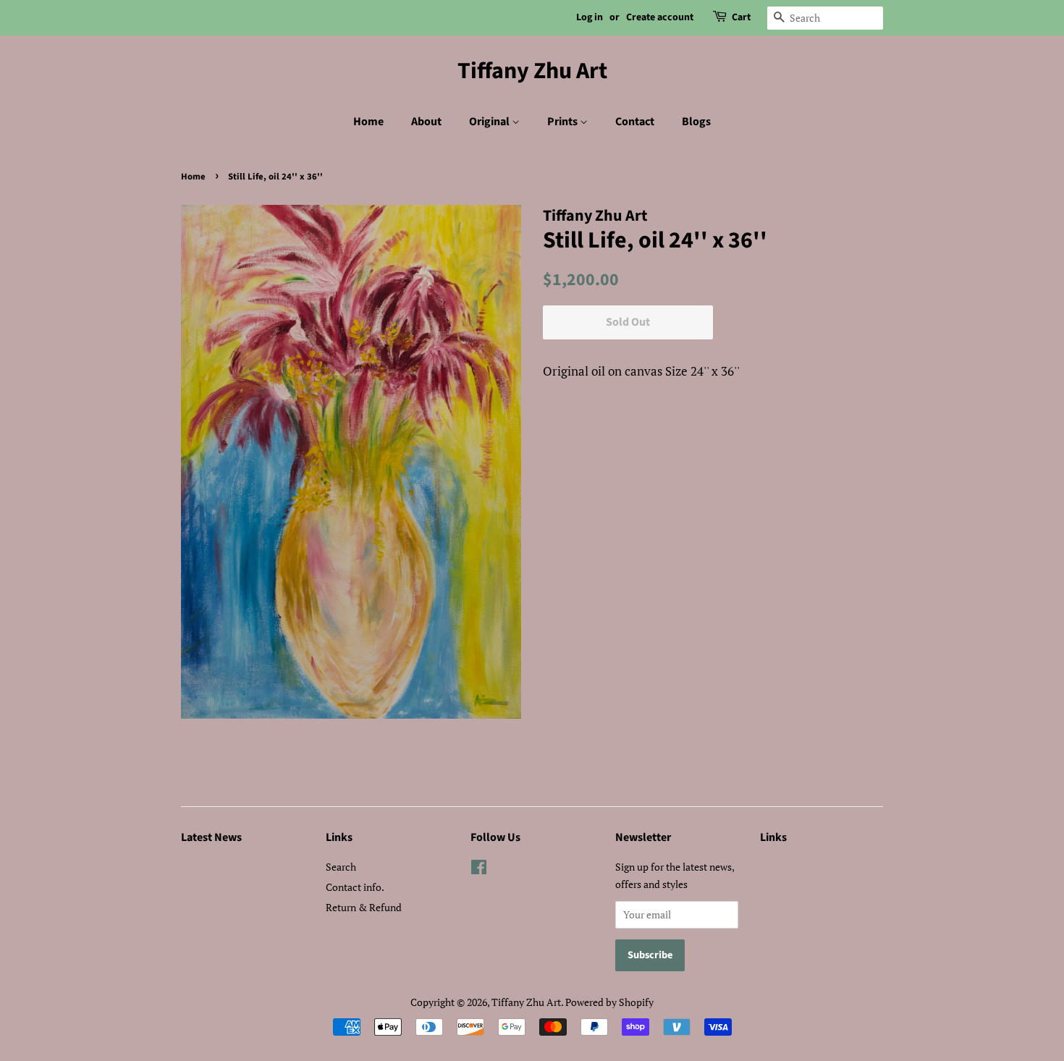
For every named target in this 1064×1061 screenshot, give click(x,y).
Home (368, 122)
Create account (659, 17)
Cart (741, 17)
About (426, 122)
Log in (589, 17)
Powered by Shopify (609, 1002)
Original (490, 122)
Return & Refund (364, 907)
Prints (563, 122)
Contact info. (355, 887)
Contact (634, 122)
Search (341, 867)
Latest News (211, 837)
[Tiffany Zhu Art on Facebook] (478, 869)
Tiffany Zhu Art (532, 71)
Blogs (696, 122)
